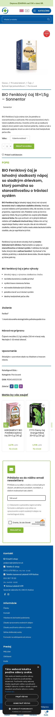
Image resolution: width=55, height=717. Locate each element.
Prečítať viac (9, 692)
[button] (5, 425)
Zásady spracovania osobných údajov (18, 622)
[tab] (5, 162)
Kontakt (6, 613)
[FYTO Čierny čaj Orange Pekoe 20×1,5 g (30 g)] (37, 415)
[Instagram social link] (8, 594)
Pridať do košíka (24, 146)
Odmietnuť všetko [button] (21, 703)
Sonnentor (7, 107)
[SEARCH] (48, 19)
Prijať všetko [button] (22, 697)
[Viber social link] (21, 386)
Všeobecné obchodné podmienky (16, 618)
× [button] (38, 667)
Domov (5, 83)
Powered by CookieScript (21, 712)
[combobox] (26, 19)
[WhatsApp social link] (16, 386)
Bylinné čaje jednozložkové (13, 86)
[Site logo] (5, 10)
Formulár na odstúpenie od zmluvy (17, 637)
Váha (4, 138)
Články (6, 608)
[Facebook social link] (12, 386)
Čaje (30, 83)
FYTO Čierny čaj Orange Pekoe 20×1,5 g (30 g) (37, 433)
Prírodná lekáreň (18, 83)
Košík (5, 661)
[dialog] (22, 689)
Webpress (44, 707)
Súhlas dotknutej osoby (12, 632)
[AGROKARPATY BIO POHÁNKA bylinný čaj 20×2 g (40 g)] (13, 415)
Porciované (32, 86)
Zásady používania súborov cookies (17, 627)
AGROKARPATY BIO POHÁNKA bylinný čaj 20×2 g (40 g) (13, 433)
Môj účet (6, 651)
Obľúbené (7, 656)
